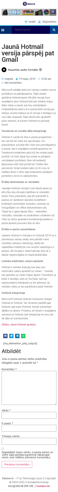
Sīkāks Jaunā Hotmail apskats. (19, 324)
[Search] (54, 30)
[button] (2, 30)
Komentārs (9, 369)
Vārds (6, 410)
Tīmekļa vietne (10, 436)
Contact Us (43, 486)
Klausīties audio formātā (23, 69)
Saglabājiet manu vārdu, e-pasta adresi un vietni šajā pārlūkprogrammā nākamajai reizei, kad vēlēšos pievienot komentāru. (27, 455)
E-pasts (7, 423)
